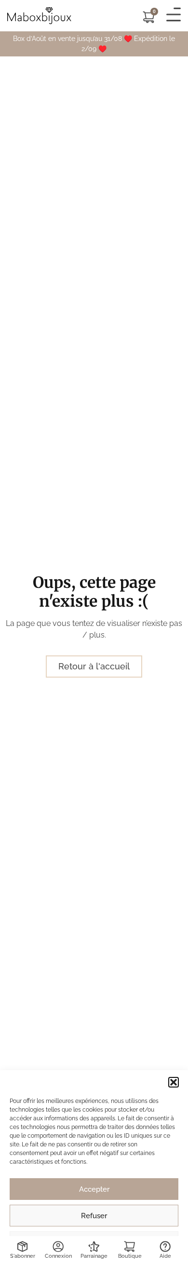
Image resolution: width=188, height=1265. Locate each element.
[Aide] (165, 1246)
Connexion (58, 1256)
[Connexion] (58, 1246)
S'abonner (22, 1256)
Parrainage (94, 1256)
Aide (165, 1256)
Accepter (94, 1189)
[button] (173, 1082)
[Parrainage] (93, 1246)
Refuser (94, 1215)
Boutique (130, 1256)
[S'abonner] (22, 1246)
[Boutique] (129, 1246)
